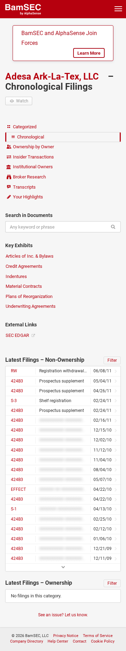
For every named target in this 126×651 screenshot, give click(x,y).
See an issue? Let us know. (63, 614)
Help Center (58, 641)
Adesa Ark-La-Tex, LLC (53, 76)
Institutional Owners (32, 166)
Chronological (30, 137)
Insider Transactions (33, 157)
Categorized (24, 126)
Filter (112, 360)
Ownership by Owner (33, 146)
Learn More (88, 53)
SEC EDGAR (18, 335)
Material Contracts (24, 286)
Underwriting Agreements (31, 306)
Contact (79, 641)
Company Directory (26, 641)
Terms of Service (98, 635)
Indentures (16, 276)
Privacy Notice (65, 635)
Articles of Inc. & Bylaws (30, 256)
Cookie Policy (102, 641)
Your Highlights (27, 196)
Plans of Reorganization (29, 296)
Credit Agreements (24, 266)
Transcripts (24, 187)
